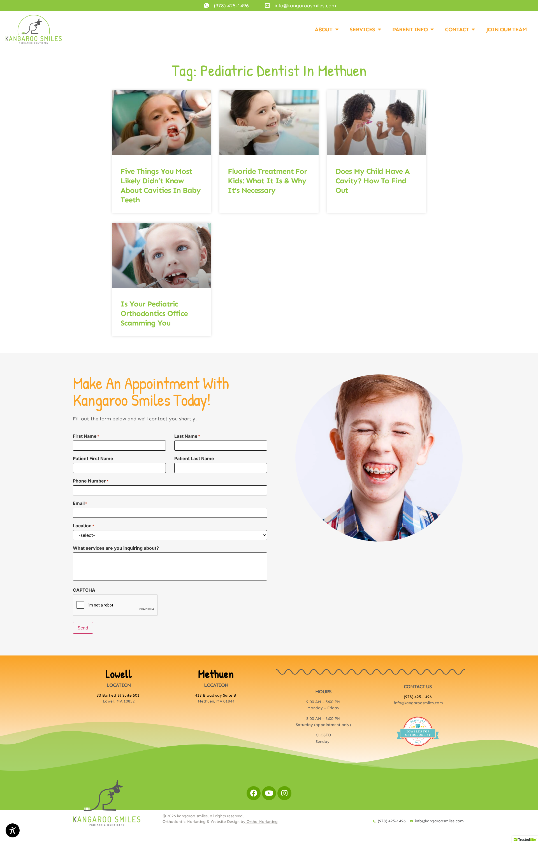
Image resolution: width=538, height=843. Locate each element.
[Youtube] (269, 793)
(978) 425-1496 (418, 696)
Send (83, 628)
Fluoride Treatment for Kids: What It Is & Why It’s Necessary (267, 181)
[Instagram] (284, 793)
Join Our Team (506, 29)
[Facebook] (254, 793)
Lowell (119, 673)
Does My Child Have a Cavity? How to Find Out (372, 181)
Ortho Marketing (261, 821)
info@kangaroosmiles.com (418, 703)
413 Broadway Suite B (216, 695)
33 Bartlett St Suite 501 (119, 695)
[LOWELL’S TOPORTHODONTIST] (418, 750)
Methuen (216, 673)
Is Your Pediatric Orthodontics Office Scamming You (154, 313)
